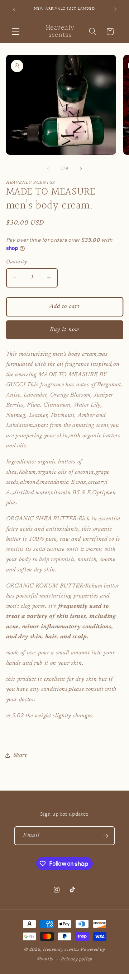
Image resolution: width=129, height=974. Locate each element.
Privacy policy (76, 959)
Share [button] (20, 755)
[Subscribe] (105, 836)
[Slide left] (48, 169)
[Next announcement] (115, 10)
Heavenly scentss (61, 950)
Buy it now (64, 330)
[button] (15, 31)
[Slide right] (81, 169)
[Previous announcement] (14, 10)
